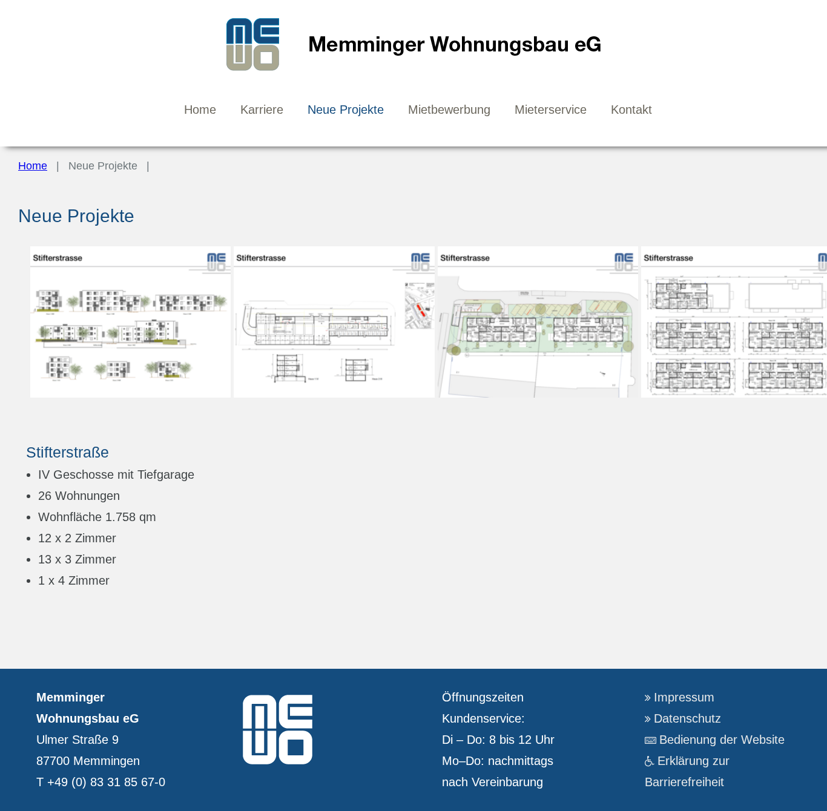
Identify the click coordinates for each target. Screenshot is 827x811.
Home (32, 166)
